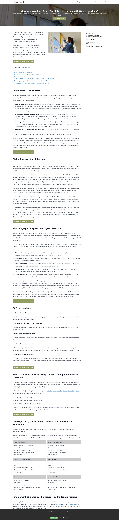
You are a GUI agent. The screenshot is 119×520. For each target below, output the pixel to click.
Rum (85, 2)
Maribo (49, 391)
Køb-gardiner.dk (18, 2)
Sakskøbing (71, 391)
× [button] (117, 510)
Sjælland (72, 504)
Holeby (78, 391)
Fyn (63, 504)
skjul (29, 67)
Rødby (54, 391)
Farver (90, 2)
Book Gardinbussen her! (59, 18)
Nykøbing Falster (62, 391)
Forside (71, 2)
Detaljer (72, 515)
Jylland (58, 504)
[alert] (59, 514)
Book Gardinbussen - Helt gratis (23, 61)
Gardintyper (78, 2)
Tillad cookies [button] (54, 517)
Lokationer (97, 2)
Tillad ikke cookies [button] (64, 517)
